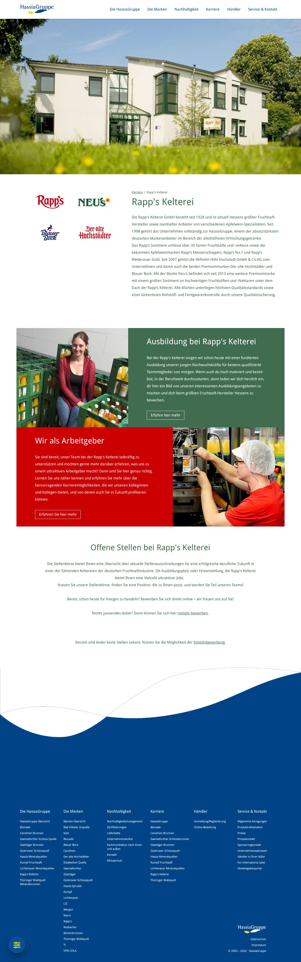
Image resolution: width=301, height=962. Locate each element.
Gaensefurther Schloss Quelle (38, 839)
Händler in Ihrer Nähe (251, 856)
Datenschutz (258, 939)
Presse (242, 833)
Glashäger (69, 874)
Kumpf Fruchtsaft (31, 862)
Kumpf (67, 892)
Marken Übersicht (74, 821)
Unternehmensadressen (252, 850)
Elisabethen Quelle (74, 862)
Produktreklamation (250, 827)
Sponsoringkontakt (249, 845)
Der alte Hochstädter (76, 856)
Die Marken (157, 9)
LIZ (65, 903)
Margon (68, 909)
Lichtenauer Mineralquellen (37, 868)
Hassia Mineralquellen (33, 856)
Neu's (67, 915)
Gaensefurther (72, 868)
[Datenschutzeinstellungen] (16, 945)
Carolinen (69, 850)
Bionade (25, 827)
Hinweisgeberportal (250, 868)
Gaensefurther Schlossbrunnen (169, 839)
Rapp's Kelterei (29, 874)
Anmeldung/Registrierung (210, 821)
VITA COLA (69, 950)
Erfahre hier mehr (165, 415)
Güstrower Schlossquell (34, 850)
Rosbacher (70, 927)
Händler (234, 9)
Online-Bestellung (205, 827)
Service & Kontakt (262, 9)
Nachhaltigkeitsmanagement (125, 821)
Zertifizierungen (117, 827)
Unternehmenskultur (120, 839)
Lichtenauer (70, 897)
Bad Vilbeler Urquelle (76, 827)
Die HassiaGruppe (125, 9)
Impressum (259, 945)
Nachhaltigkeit (186, 9)
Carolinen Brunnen (32, 833)
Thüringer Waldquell (76, 939)
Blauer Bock (70, 845)
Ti (64, 944)
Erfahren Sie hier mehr (58, 514)
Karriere (213, 9)
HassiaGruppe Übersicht (35, 821)
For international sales (251, 862)
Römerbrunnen (73, 933)
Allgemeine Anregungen (252, 821)
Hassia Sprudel (72, 886)
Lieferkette (113, 833)
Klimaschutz (114, 860)
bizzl (66, 833)
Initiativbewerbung (209, 642)
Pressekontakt (246, 839)
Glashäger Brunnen (32, 845)
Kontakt (112, 854)
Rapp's (67, 921)
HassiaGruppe (159, 821)
